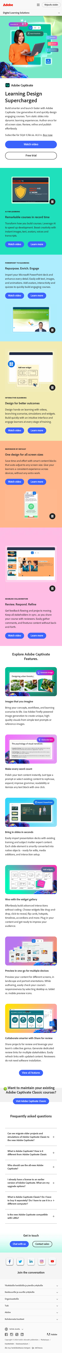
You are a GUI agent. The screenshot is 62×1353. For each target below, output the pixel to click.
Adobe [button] (8, 1312)
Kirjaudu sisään (51, 4)
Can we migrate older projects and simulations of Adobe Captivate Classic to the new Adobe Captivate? (28, 1137)
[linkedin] (22, 1334)
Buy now (48, 135)
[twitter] (16, 1334)
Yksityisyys (45, 1340)
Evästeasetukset (22, 1344)
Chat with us (19, 1243)
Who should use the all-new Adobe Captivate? (25, 1167)
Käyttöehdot (9, 1344)
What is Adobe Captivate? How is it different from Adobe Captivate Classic (27, 1153)
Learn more (37, 244)
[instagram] (11, 1334)
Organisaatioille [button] (12, 1299)
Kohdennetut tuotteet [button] (14, 1319)
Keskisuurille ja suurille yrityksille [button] (19, 1292)
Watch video (31, 144)
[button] (38, 4)
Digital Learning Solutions (16, 12)
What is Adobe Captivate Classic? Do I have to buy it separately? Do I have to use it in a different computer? (30, 1200)
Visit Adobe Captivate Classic (31, 1101)
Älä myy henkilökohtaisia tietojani (17, 1348)
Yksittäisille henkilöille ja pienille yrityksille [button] (24, 1285)
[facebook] (6, 1334)
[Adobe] (8, 5)
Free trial (31, 155)
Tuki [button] (7, 1305)
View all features (31, 1072)
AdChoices (39, 1348)
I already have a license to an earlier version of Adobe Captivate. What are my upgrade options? (29, 1183)
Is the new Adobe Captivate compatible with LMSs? (28, 1216)
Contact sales (42, 1243)
